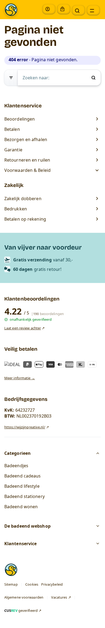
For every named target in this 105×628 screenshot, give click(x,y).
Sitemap (11, 584)
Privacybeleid (52, 584)
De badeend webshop (27, 526)
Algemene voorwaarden (23, 597)
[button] (78, 10)
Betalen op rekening (25, 219)
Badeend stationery (24, 496)
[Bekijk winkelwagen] (64, 9)
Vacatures (59, 597)
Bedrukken (15, 209)
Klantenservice (20, 544)
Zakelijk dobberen (22, 199)
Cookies (31, 584)
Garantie (13, 150)
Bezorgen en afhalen (25, 139)
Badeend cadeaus (22, 476)
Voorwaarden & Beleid (28, 170)
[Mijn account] (49, 9)
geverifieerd (21, 610)
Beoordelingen (19, 119)
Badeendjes (16, 466)
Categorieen (17, 453)
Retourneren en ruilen (27, 160)
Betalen (12, 129)
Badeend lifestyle (22, 486)
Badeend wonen (21, 507)
